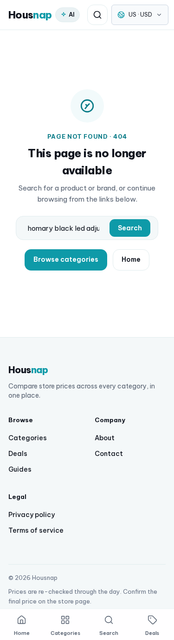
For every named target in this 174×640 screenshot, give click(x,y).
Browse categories (65, 259)
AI (72, 14)
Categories (27, 438)
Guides (20, 469)
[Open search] (97, 15)
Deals (17, 453)
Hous (30, 14)
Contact (109, 453)
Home (131, 259)
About (105, 438)
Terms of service (36, 530)
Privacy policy (31, 515)
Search (130, 228)
